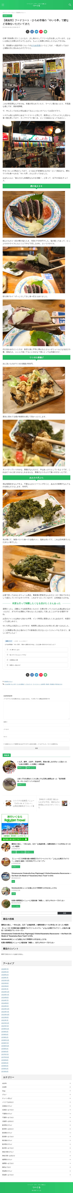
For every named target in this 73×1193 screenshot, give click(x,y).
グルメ (4, 1094)
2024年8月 (5, 997)
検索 (64, 913)
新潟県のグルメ (7, 1133)
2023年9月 (5, 1017)
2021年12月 (5, 1023)
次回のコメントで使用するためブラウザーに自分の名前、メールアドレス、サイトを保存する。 (32, 744)
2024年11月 (5, 995)
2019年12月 (5, 1029)
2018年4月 (4, 1051)
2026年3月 (5, 972)
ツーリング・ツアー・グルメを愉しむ (36, 1184)
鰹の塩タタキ (58, 684)
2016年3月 (4, 1068)
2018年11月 (5, 1043)
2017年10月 (5, 1057)
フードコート (36, 684)
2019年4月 (4, 1034)
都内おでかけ (6, 1167)
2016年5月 (4, 1063)
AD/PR (4, 1083)
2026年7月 (5, 969)
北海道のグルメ (7, 1106)
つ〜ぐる (36, 6)
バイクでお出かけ (8, 1102)
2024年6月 (5, 1003)
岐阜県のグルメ (7, 1125)
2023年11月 (5, 1012)
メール (6, 729)
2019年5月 (4, 1031)
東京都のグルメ (7, 1140)
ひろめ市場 (35, 45)
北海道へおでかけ (8, 1110)
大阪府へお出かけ (8, 1121)
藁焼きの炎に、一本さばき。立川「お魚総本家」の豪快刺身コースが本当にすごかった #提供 (34, 925)
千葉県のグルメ (7, 1113)
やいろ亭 (13, 684)
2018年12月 (5, 1040)
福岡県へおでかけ (8, 1163)
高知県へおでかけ (8, 1175)
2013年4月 (4, 1071)
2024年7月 (5, 1000)
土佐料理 (43, 684)
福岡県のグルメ (7, 1159)
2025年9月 (5, 983)
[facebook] (32, 31)
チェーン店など (7, 1098)
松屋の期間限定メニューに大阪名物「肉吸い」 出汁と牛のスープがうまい (38, 900)
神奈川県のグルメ (8, 1152)
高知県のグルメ (8, 681)
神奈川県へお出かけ (8, 1156)
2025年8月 (5, 986)
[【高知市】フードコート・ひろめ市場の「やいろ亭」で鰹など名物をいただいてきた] (36, 31)
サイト (5, 736)
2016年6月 (4, 1060)
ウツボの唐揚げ (20, 684)
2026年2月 (5, 975)
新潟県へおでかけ (8, 1136)
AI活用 (4, 1087)
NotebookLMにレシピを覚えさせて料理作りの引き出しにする (34, 888)
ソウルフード (28, 684)
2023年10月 (5, 1014)
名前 (5, 722)
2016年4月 (4, 1066)
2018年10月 (5, 1046)
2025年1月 (4, 989)
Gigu (3, 1091)
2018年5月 (4, 1049)
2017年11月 (5, 1054)
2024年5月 (5, 1006)
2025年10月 (5, 980)
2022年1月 (4, 1020)
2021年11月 (5, 1026)
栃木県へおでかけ (8, 1148)
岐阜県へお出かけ (8, 1129)
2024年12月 (5, 992)
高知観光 (52, 684)
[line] (45, 31)
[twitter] (27, 31)
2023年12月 (5, 1009)
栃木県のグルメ (7, 1144)
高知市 (47, 684)
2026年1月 (4, 977)
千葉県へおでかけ (8, 1117)
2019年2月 (4, 1037)
